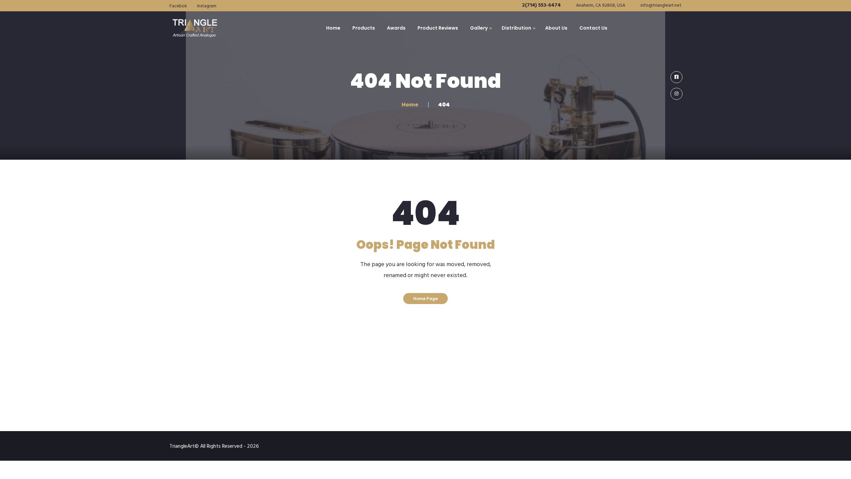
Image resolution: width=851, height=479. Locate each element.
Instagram (206, 6)
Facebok (178, 6)
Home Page (425, 298)
